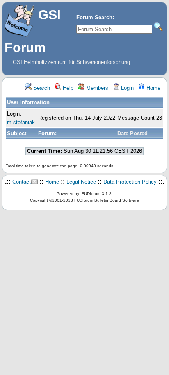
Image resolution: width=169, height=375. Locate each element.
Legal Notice (81, 182)
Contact (21, 182)
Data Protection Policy (130, 182)
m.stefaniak (21, 122)
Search (41, 88)
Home (152, 88)
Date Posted (132, 133)
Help (67, 88)
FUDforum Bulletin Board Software (106, 200)
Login (126, 88)
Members (96, 88)
